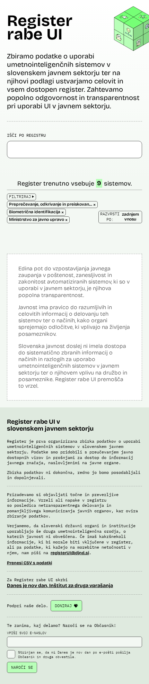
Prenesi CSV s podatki (29, 562)
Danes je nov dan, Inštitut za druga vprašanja (60, 585)
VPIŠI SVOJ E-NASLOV (26, 633)
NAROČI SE (22, 667)
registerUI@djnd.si (70, 552)
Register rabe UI (39, 27)
